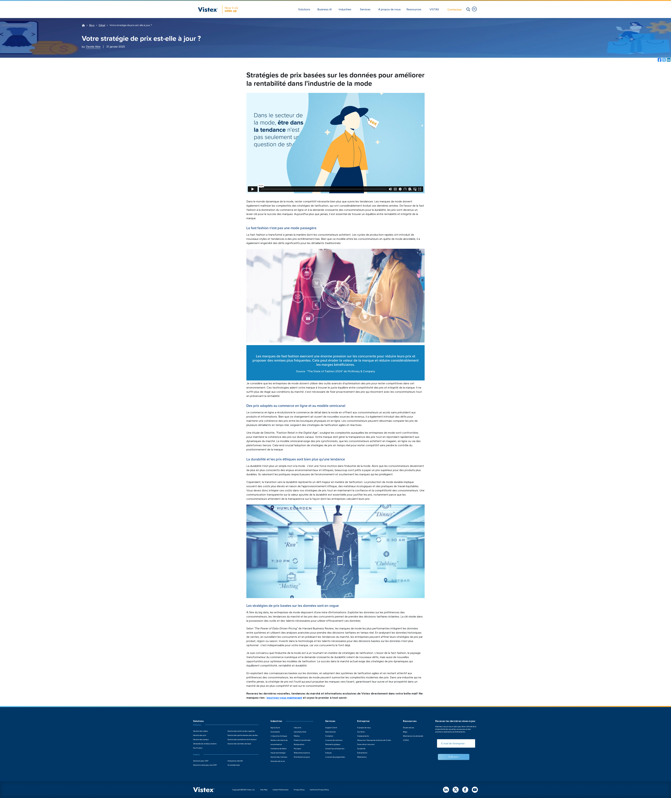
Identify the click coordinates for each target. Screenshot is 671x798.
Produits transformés (302, 740)
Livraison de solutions (333, 740)
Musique (297, 748)
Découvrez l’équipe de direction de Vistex (374, 740)
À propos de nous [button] (389, 9)
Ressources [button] (413, 9)
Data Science (330, 732)
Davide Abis (93, 46)
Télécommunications (302, 753)
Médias (297, 736)
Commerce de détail (278, 748)
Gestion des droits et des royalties (241, 731)
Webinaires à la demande (413, 736)
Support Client (331, 727)
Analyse (328, 753)
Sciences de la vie (277, 761)
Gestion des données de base (239, 744)
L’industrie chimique (278, 736)
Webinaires (362, 757)
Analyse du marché (235, 761)
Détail (102, 25)
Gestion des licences (278, 757)
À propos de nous (364, 727)
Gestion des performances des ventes (243, 735)
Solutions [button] (304, 9)
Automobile (275, 732)
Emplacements (363, 736)
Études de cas (408, 727)
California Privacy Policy (319, 790)
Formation (329, 736)
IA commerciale (234, 765)
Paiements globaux (332, 744)
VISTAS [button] (434, 9)
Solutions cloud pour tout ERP (205, 765)
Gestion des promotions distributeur (242, 739)
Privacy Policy (299, 790)
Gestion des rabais (200, 731)
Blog (91, 25)
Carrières (361, 732)
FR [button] (474, 9)
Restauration (299, 744)
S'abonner (453, 756)
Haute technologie (278, 753)
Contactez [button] (454, 9)
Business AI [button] (324, 9)
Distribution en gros (302, 757)
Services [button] (365, 9)
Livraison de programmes (335, 757)
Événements (362, 753)
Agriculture (275, 727)
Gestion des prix (199, 735)
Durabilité (361, 748)
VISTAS (406, 740)
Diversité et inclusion (365, 744)
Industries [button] (345, 9)
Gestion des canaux (201, 739)
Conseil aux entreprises (334, 748)
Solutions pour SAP (200, 761)
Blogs (405, 732)
